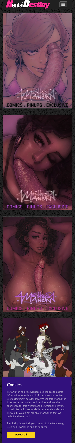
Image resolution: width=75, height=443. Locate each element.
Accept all (21, 434)
